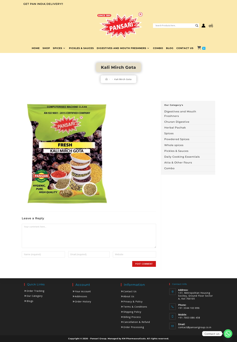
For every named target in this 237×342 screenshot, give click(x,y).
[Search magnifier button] (197, 25)
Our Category (35, 295)
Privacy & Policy (133, 301)
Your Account (83, 291)
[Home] (106, 79)
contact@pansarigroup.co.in (194, 327)
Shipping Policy (132, 311)
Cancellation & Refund (136, 321)
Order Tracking (35, 290)
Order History (83, 301)
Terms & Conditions (135, 306)
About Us (128, 296)
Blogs (30, 301)
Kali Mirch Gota (123, 79)
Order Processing (133, 327)
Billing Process (132, 316)
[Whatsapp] (228, 333)
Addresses (81, 296)
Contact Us (130, 291)
